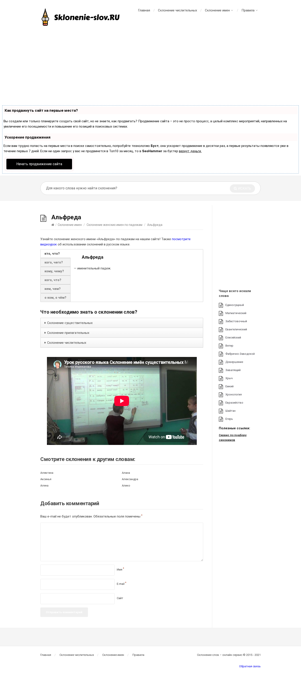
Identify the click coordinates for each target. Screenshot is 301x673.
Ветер (229, 345)
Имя (120, 569)
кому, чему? (54, 271)
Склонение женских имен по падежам (114, 225)
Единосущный (234, 305)
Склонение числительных (177, 10)
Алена (44, 485)
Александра (130, 479)
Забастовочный (236, 321)
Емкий (229, 386)
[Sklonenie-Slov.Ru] (81, 17)
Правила (248, 10)
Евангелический (236, 329)
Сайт (120, 598)
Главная (144, 10)
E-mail (121, 583)
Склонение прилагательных (68, 333)
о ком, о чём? (55, 298)
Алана (126, 472)
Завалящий (233, 370)
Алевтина (46, 472)
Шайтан (230, 410)
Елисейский (233, 337)
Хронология (233, 394)
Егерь (229, 419)
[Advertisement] (150, 66)
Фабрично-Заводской (240, 353)
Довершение (234, 362)
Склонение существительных (70, 323)
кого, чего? (54, 262)
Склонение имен (217, 10)
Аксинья (45, 479)
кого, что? (53, 280)
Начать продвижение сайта (39, 164)
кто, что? (52, 254)
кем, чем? (53, 289)
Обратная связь (250, 666)
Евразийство (234, 402)
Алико (126, 485)
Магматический (235, 313)
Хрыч (229, 378)
